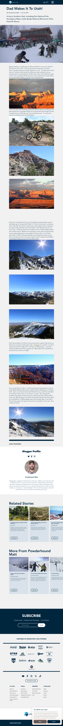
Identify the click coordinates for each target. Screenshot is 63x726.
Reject (40, 721)
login (33, 695)
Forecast (36, 345)
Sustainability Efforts (25, 697)
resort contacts (24, 693)
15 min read (14, 538)
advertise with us (13, 697)
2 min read (34, 590)
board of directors (13, 691)
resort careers (13, 693)
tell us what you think (31, 680)
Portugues (45, 691)
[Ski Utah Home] (13, 2)
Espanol (45, 697)
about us (11, 689)
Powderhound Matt (31, 477)
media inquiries (24, 691)
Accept (53, 721)
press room (23, 689)
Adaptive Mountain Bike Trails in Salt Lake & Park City (38, 523)
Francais (45, 693)
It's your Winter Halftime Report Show (39, 573)
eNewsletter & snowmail (26, 695)
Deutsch (45, 695)
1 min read (14, 590)
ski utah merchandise (14, 695)
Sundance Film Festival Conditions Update (18, 574)
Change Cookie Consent (15, 722)
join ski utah (34, 691)
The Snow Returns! (55, 573)
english (44, 689)
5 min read (55, 538)
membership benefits (36, 689)
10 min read (34, 538)
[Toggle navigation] (51, 2)
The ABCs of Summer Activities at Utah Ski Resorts (19, 523)
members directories (36, 693)
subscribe (41, 625)
